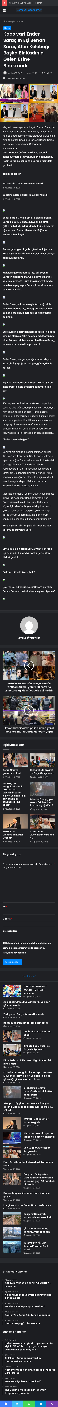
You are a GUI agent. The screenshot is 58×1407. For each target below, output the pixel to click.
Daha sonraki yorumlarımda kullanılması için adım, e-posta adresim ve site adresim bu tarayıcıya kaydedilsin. (27, 948)
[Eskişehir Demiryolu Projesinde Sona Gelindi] (12, 1218)
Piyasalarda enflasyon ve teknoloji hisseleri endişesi (39, 1135)
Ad (5, 906)
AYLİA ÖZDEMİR (15, 73)
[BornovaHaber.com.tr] (29, 10)
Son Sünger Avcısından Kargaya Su (42, 834)
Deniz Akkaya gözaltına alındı (12, 771)
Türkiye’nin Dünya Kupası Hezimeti (25, 2)
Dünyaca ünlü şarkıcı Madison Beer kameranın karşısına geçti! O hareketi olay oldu (39, 1179)
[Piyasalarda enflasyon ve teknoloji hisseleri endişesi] (12, 1138)
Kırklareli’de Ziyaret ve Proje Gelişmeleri (41, 771)
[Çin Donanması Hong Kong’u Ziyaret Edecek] (12, 1233)
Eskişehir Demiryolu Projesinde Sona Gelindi (38, 1215)
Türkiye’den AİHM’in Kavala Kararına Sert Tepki (36, 1246)
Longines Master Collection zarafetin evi (27, 1205)
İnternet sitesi (10, 931)
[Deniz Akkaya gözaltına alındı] (15, 760)
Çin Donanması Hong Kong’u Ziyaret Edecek (37, 1230)
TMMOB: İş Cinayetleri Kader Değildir (13, 834)
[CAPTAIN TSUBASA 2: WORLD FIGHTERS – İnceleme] (12, 991)
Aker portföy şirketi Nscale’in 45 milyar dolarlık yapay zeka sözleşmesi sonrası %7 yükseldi (28, 1107)
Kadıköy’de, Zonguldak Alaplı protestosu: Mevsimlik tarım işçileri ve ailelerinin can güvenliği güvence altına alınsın (14, 794)
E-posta (7, 918)
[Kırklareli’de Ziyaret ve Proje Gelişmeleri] (42, 760)
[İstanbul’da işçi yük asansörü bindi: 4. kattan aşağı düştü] (42, 789)
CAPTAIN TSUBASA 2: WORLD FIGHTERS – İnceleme (35, 990)
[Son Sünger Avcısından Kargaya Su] (42, 821)
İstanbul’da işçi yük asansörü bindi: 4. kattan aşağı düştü (41, 802)
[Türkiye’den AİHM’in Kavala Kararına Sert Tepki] (12, 1247)
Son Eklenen (29, 976)
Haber (20, 21)
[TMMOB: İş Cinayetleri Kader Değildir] (15, 821)
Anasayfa (10, 21)
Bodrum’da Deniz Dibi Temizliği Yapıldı (25, 195)
